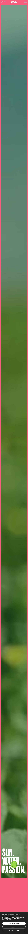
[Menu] (25, 2)
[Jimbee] (13, 2)
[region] (14, 923)
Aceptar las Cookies (14, 923)
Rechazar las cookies (14, 930)
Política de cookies (7, 919)
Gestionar (14, 927)
